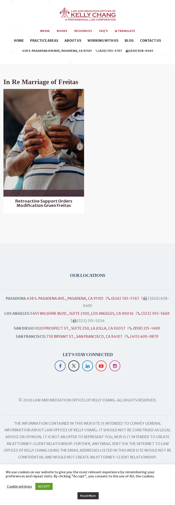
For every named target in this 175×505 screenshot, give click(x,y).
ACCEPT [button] (44, 486)
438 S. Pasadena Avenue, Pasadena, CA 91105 (57, 50)
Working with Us (103, 40)
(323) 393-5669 (155, 313)
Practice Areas (44, 40)
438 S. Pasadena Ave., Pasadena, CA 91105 (65, 298)
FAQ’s (103, 31)
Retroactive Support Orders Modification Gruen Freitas (43, 203)
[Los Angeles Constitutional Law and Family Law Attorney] (87, 16)
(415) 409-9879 (143, 336)
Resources (83, 31)
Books (62, 31)
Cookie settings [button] (19, 486)
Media (45, 31)
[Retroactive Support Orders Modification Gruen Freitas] (43, 143)
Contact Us (150, 40)
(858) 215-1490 (146, 328)
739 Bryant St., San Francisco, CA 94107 (84, 336)
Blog (129, 40)
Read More (88, 496)
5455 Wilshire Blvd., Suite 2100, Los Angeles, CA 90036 (82, 313)
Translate (126, 31)
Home (19, 40)
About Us (72, 40)
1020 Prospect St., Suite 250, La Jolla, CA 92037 (80, 328)
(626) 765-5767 (110, 50)
